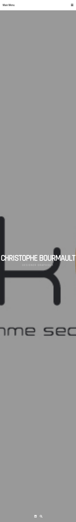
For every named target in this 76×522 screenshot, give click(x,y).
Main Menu (9, 5)
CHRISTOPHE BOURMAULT (38, 258)
